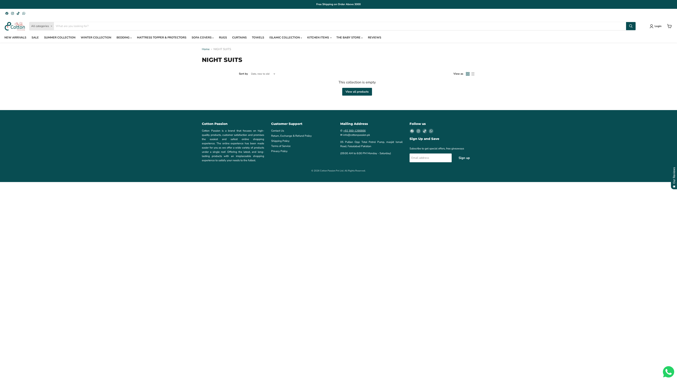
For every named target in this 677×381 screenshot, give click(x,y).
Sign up (464, 158)
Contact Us (277, 130)
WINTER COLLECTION (96, 38)
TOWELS (258, 38)
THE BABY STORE (348, 38)
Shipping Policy (280, 141)
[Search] (631, 26)
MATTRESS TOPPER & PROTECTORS (161, 38)
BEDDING (123, 38)
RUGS (223, 38)
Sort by (243, 73)
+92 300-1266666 (354, 130)
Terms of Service (281, 146)
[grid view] (467, 73)
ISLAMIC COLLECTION (285, 38)
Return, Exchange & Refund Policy (291, 136)
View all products (357, 92)
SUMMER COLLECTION (59, 38)
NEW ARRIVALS (15, 38)
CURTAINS (239, 38)
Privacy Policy (279, 151)
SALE (35, 38)
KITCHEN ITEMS (318, 38)
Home (206, 49)
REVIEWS (374, 38)
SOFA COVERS (202, 38)
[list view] (472, 73)
